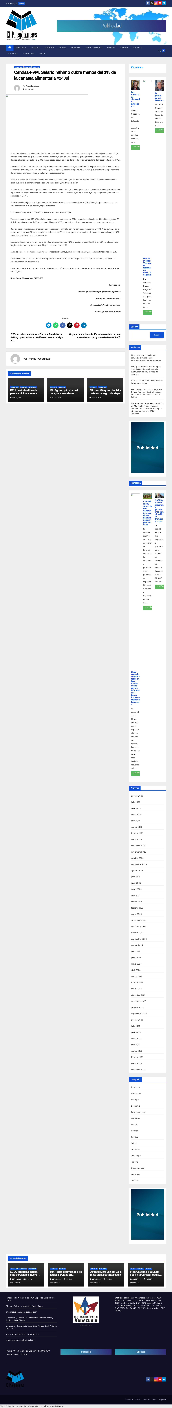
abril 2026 (136, 821)
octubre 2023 (137, 1007)
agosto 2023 (137, 1020)
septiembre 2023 (139, 1013)
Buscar (134, 327)
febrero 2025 (137, 908)
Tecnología (28, 54)
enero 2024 (136, 989)
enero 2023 (136, 1063)
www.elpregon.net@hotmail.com (20, 1340)
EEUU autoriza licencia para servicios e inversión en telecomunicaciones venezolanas (146, 358)
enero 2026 (136, 839)
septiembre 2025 (139, 864)
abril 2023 (136, 1045)
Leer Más (136, 146)
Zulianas (135, 1180)
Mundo (62, 48)
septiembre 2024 (139, 939)
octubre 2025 (137, 858)
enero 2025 (136, 914)
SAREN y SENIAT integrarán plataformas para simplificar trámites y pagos (159, 510)
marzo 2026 (136, 827)
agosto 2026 (137, 796)
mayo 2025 (136, 889)
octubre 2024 (137, 933)
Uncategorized (138, 1168)
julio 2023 (135, 1026)
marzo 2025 (136, 901)
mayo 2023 (136, 1038)
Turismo (124, 48)
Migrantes (135, 1118)
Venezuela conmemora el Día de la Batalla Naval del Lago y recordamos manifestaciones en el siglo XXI (37, 337)
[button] (160, 51)
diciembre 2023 (138, 995)
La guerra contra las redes (159, 96)
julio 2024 (135, 951)
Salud (43, 54)
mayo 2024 (136, 964)
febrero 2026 (137, 833)
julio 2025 (135, 877)
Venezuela (21, 48)
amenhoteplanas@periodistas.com (21, 1312)
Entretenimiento (94, 48)
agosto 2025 (137, 870)
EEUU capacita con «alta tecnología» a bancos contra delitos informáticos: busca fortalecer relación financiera (135, 688)
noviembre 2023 (138, 1001)
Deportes (76, 48)
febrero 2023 (137, 1057)
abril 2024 (136, 970)
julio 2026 (135, 802)
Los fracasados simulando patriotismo (135, 99)
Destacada (18, 67)
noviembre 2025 (138, 852)
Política (35, 48)
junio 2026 (136, 808)
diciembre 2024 (138, 920)
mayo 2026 (136, 814)
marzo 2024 (136, 976)
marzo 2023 (136, 1051)
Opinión (111, 48)
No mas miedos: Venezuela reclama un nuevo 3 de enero (147, 266)
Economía (49, 48)
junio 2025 (136, 883)
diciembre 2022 (138, 1069)
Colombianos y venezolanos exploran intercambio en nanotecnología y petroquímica (147, 513)
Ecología (13, 54)
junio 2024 (136, 957)
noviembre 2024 (138, 926)
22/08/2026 (17, 1279)
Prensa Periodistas (32, 86)
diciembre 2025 (138, 845)
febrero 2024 (137, 982)
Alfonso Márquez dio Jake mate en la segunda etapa (105, 392)
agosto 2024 (137, 945)
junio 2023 (136, 1032)
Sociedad (137, 48)
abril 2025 (136, 895)
